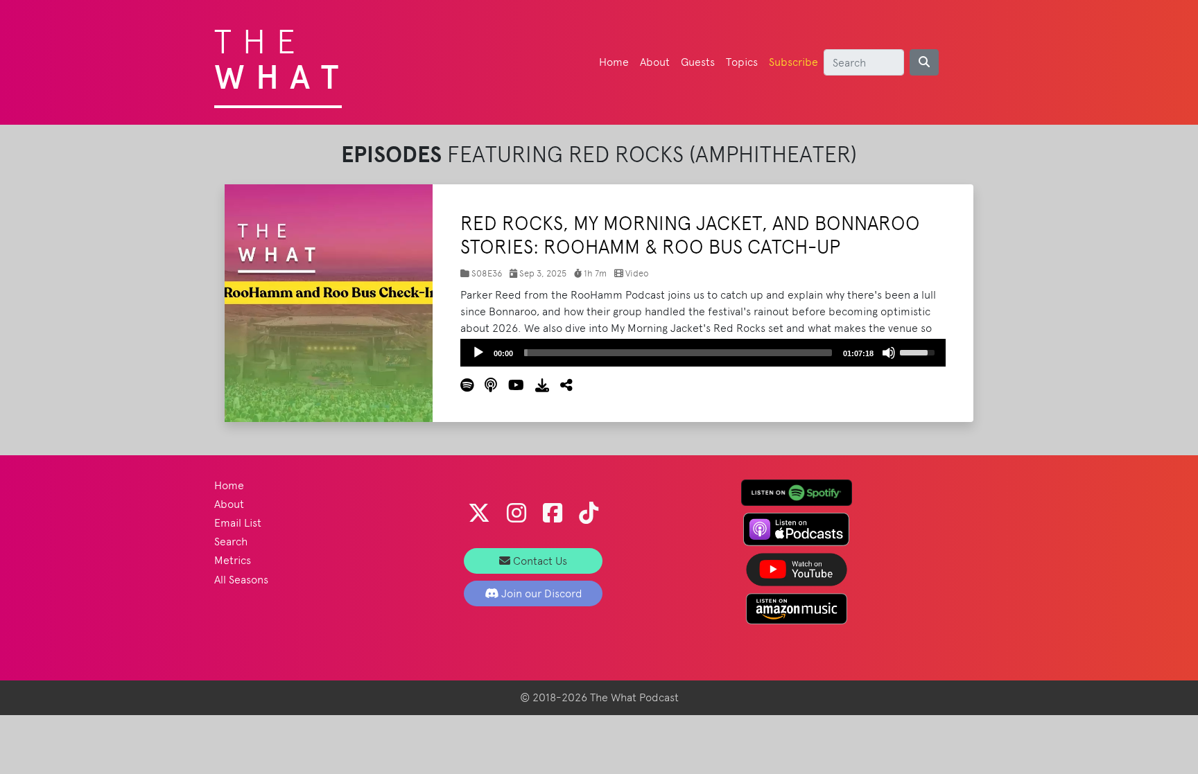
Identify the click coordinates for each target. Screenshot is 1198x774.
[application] (703, 353)
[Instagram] (516, 513)
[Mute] (889, 353)
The (281, 55)
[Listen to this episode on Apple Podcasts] (485, 385)
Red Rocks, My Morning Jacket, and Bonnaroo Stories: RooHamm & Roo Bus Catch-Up (690, 234)
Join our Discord (540, 593)
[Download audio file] (536, 385)
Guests (698, 62)
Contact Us (538, 561)
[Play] (478, 353)
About (655, 62)
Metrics (232, 560)
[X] (479, 513)
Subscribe (793, 62)
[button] (561, 385)
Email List (237, 522)
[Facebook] (552, 513)
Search (231, 541)
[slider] (678, 352)
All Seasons (241, 579)
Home (614, 62)
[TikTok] (588, 513)
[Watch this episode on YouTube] (510, 385)
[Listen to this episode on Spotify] (467, 385)
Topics (742, 62)
